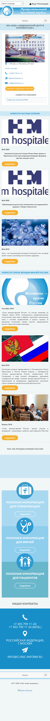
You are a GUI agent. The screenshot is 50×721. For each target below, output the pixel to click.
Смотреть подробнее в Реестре (19, 89)
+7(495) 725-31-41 (15, 73)
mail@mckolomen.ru (16, 83)
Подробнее (25, 514)
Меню (25, 20)
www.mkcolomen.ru (15, 78)
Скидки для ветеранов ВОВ (17, 99)
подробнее (10, 164)
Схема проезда (11, 68)
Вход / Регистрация (39, 3)
